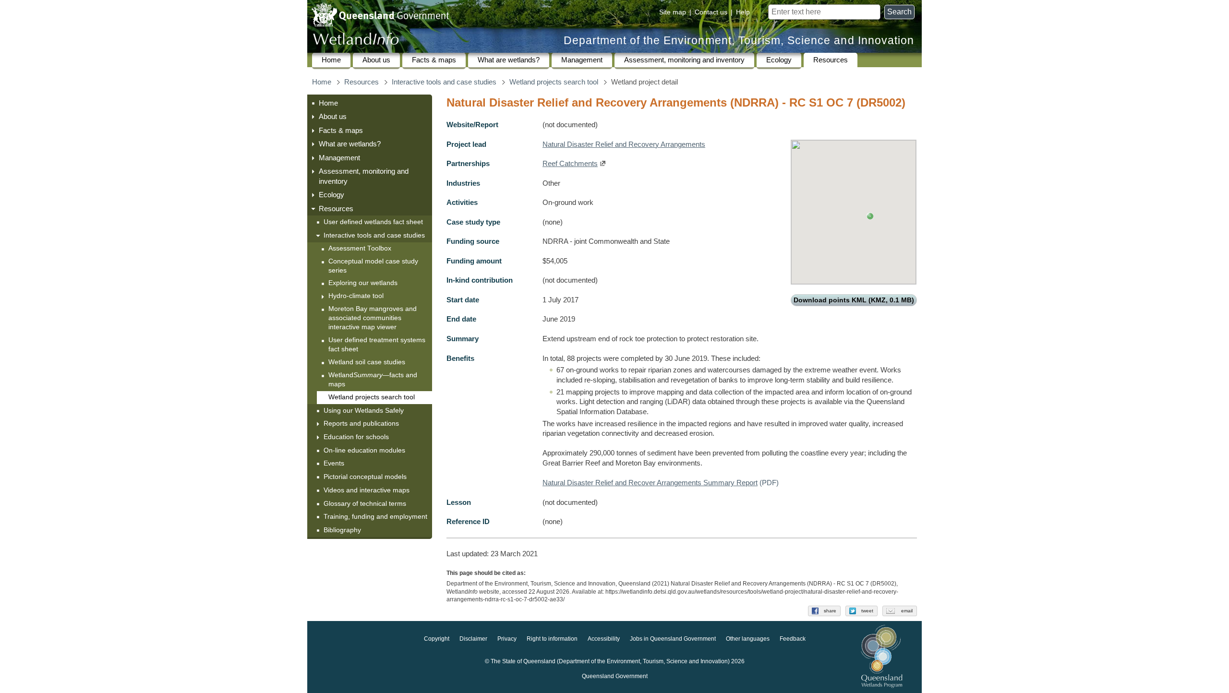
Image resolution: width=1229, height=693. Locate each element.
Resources (830, 60)
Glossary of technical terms (365, 503)
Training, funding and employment (375, 516)
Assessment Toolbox (359, 248)
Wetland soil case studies (366, 362)
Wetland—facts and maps (372, 379)
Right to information (552, 639)
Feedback (793, 639)
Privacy (507, 639)
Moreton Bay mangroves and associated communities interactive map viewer (372, 318)
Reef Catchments (570, 163)
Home (331, 60)
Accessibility (604, 639)
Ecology (779, 60)
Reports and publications (361, 423)
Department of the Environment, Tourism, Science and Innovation (739, 40)
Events (334, 463)
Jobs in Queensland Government (673, 639)
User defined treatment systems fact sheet (376, 344)
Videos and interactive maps (367, 490)
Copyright (436, 639)
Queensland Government (615, 676)
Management (581, 60)
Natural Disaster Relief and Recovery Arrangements (623, 144)
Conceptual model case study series (373, 266)
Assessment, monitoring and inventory (684, 60)
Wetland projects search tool (553, 82)
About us (376, 60)
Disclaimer (473, 639)
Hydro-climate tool (356, 295)
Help (743, 12)
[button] (870, 216)
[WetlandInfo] (355, 41)
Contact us (711, 12)
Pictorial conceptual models (366, 476)
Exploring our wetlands (363, 283)
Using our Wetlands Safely (364, 410)
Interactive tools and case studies (444, 82)
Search (899, 12)
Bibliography (342, 530)
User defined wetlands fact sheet (373, 222)
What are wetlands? (509, 60)
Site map (672, 12)
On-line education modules (364, 450)
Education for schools (356, 437)
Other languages (748, 639)
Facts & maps (434, 60)
